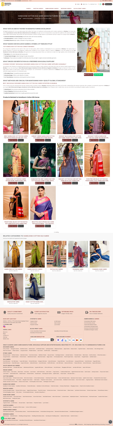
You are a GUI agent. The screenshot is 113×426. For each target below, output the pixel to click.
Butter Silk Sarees (87, 363)
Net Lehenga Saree (99, 348)
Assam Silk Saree (86, 367)
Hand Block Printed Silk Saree (61, 331)
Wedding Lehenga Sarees (24, 416)
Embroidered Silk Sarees (90, 321)
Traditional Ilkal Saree (65, 371)
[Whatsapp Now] (2, 418)
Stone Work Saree (37, 396)
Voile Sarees (36, 379)
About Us (85, 4)
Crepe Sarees (56, 371)
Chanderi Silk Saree (17, 367)
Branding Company (105, 424)
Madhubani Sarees (74, 396)
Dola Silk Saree (88, 361)
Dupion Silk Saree (25, 363)
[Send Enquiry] (2, 421)
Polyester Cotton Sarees (46, 379)
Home (78, 4)
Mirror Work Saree (56, 396)
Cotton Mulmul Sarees (39, 378)
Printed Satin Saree (61, 390)
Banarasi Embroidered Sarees (91, 328)
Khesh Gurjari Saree (68, 356)
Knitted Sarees (30, 373)
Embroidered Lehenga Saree (91, 326)
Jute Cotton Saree (57, 379)
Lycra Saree (57, 324)
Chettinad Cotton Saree (51, 378)
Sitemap (5, 337)
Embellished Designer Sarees (91, 329)
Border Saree (32, 348)
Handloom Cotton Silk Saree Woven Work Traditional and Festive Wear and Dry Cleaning (15, 180)
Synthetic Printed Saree (80, 390)
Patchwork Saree (93, 396)
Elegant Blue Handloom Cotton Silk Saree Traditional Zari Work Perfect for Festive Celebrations (70, 137)
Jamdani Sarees (69, 355)
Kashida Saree (93, 356)
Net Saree (26, 371)
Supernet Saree (81, 348)
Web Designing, (87, 424)
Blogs (4, 333)
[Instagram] (98, 4)
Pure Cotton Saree (7, 378)
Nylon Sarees (57, 323)
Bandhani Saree (23, 348)
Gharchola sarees (101, 355)
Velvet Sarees (90, 348)
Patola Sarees (23, 356)
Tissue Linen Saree (104, 371)
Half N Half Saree (41, 371)
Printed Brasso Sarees (103, 390)
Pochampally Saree (58, 356)
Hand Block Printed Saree (36, 332)
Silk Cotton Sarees (28, 378)
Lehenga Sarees (49, 348)
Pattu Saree (19, 392)
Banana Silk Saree (69, 363)
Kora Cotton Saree (80, 379)
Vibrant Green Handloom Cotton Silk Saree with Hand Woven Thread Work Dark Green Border (42, 137)
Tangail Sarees (85, 356)
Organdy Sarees (89, 379)
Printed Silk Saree (33, 361)
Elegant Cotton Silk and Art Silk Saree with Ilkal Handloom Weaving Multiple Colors (70, 180)
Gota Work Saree (17, 396)
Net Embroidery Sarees (89, 323)
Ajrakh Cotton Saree (87, 378)
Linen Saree (13, 371)
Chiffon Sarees (38, 8)
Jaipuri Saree (66, 348)
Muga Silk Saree (96, 361)
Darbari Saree (22, 373)
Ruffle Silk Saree (51, 363)
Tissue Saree (63, 373)
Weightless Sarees (7, 407)
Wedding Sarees (66, 8)
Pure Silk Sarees (6, 361)
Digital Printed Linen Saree (77, 371)
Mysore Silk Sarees (97, 363)
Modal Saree (38, 373)
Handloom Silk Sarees (21, 386)
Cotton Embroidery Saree (9, 379)
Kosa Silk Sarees (42, 363)
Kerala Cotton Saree (23, 381)
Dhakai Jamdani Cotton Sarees (10, 381)
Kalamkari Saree (24, 355)
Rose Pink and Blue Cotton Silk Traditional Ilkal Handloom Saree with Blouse (97, 180)
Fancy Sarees (6, 348)
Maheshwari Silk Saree (29, 367)
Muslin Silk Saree (6, 363)
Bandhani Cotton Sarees (69, 379)
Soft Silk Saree (15, 361)
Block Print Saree (80, 8)
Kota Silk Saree (57, 367)
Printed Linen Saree (51, 390)
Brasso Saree (74, 348)
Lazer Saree (40, 350)
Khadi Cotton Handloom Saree (87, 386)
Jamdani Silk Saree (77, 367)
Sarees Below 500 (14, 373)
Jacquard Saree (24, 350)
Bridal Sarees (6, 416)
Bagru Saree (49, 356)
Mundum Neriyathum (40, 392)
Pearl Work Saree (84, 396)
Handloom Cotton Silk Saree (43, 386)
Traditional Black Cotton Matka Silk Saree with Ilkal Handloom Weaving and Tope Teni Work (15, 222)
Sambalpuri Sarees (59, 355)
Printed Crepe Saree (91, 390)
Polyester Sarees (34, 324)
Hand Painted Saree (27, 396)
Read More (20, 140)
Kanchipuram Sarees (47, 373)
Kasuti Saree (77, 356)
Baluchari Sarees (41, 356)
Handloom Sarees (28, 18)
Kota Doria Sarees (33, 355)
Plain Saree (20, 371)
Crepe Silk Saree (61, 361)
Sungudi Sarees (6, 356)
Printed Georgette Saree (8, 390)
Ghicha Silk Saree (48, 367)
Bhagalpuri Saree (74, 386)
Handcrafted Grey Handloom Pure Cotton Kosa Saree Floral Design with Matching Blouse (43, 180)
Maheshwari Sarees (32, 356)
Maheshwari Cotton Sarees (101, 379)
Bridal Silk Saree (13, 416)
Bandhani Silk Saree (7, 367)
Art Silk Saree (57, 321)
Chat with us (99, 74)
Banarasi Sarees (6, 355)
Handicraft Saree (16, 398)
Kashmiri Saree (74, 416)
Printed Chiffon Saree (21, 390)
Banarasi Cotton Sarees (76, 378)
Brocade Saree (71, 373)
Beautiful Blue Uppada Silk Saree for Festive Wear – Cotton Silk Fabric (43, 222)
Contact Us (93, 4)
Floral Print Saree (42, 390)
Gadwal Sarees (15, 356)
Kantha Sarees (92, 355)
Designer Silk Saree (42, 361)
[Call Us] (110, 421)
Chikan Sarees (15, 350)
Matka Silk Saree (33, 363)
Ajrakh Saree (56, 373)
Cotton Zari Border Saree (63, 378)
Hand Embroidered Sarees (90, 324)
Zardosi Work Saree (65, 416)
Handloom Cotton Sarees (9, 386)
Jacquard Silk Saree (79, 361)
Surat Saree (33, 371)
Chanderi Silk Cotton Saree (100, 378)
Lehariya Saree (95, 371)
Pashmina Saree (54, 386)
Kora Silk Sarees (69, 361)
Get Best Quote (89, 74)
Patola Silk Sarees (31, 386)
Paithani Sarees (15, 355)
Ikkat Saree (85, 355)
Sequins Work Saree (7, 396)
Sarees (28, 8)
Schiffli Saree (47, 350)
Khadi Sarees (54, 350)
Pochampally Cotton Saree (36, 381)
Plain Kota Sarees (7, 350)
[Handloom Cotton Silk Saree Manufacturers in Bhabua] (93, 50)
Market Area (6, 338)
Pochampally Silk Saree (28, 392)
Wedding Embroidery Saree (38, 416)
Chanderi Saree (77, 355)
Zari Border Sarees (40, 348)
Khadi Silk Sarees (15, 363)
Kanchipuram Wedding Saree (52, 416)
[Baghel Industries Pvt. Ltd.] (12, 4)
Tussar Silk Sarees (24, 361)
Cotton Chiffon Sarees (31, 407)
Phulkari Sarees (32, 350)
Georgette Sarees (15, 348)
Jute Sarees (6, 373)
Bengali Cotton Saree (27, 379)
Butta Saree (87, 371)
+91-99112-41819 (8, 324)
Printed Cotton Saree (18, 378)
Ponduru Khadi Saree (64, 386)
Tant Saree (18, 379)
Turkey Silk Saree (78, 363)
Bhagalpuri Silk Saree (66, 367)
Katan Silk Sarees (52, 361)
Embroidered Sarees (52, 8)
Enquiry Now (108, 4)
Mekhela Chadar (42, 355)
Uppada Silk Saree (39, 367)
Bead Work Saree (7, 398)
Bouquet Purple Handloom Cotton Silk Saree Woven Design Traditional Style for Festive (97, 137)
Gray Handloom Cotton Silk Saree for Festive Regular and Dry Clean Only (16, 137)
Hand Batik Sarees (47, 396)
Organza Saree (33, 321)
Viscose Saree (33, 323)
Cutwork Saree (65, 396)
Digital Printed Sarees (32, 390)
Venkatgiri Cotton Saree (48, 381)
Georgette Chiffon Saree (18, 407)
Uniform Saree (6, 371)
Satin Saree (48, 371)
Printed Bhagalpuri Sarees (9, 392)
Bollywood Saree (58, 348)
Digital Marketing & (95, 424)
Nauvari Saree (51, 355)
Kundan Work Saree (102, 396)
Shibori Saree (70, 390)
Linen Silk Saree (59, 363)
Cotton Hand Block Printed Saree (38, 331)
